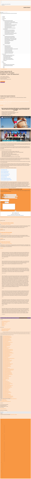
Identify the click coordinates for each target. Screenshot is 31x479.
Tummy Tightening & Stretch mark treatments (11, 438)
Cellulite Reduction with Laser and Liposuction (11, 24)
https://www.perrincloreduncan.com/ (7, 383)
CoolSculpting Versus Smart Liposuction (10, 25)
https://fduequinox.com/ (6, 381)
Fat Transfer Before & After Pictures (8, 464)
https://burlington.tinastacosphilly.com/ (5, 401)
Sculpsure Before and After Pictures (7, 58)
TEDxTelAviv (4, 379)
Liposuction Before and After (7, 57)
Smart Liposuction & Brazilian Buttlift (8, 20)
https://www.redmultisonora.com (7, 354)
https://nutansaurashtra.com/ (7, 382)
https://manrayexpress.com (6, 362)
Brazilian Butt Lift (2, 82)
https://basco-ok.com (5, 393)
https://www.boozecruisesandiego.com (8, 350)
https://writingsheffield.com (6, 351)
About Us (4, 63)
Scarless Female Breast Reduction (9, 40)
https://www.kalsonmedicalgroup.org (7, 374)
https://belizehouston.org (6, 356)
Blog (3, 67)
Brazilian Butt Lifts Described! (6, 232)
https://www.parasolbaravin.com (7, 340)
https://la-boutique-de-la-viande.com (7, 342)
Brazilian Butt (4, 421)
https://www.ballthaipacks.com (7, 366)
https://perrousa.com (5, 341)
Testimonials (5, 60)
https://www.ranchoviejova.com (7, 339)
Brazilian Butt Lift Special (5, 241)
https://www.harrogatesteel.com (7, 392)
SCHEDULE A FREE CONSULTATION (6, 4)
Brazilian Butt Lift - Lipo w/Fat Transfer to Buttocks (11, 22)
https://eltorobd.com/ (14, 398)
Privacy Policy (12, 414)
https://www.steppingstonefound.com (8, 349)
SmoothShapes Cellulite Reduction (9, 34)
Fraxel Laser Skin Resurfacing (9, 457)
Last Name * (2, 195)
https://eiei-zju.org (5, 367)
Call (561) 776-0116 (27, 7)
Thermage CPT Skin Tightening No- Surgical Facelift (11, 48)
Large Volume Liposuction (8, 23)
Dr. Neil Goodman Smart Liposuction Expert (8, 64)
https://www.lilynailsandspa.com (7, 364)
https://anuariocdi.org (6, 348)
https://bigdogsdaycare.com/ (6, 391)
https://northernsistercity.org (7, 394)
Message (1, 209)
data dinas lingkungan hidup (4, 172)
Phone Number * (2, 196)
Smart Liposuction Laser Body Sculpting (10, 21)
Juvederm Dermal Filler (8, 46)
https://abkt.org (5, 346)
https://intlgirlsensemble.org (6, 355)
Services (3, 19)
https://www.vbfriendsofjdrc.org (7, 371)
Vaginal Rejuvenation (7, 42)
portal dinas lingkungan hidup (5, 175)
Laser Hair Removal (7, 43)
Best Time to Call (2, 202)
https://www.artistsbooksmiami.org (7, 373)
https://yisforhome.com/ (6, 388)
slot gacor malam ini (4, 400)
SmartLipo (3, 419)
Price (2, 470)
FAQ (3, 66)
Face (3, 44)
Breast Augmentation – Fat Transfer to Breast (10, 39)
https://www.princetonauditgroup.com (8, 363)
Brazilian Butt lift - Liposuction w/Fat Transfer (10, 38)
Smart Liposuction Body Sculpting (7, 222)
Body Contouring (5, 433)
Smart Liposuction (2, 81)
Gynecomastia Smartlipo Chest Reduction (11, 432)
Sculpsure (3, 420)
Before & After (4, 462)
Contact (3, 62)
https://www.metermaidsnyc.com (7, 397)
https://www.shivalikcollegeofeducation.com (8, 358)
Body (4, 35)
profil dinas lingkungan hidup (5, 171)
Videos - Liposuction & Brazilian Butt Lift (8, 59)
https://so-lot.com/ (5, 380)
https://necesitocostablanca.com (7, 337)
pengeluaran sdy (4, 399)
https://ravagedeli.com (3, 408)
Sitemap (16, 414)
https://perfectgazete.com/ (6, 384)
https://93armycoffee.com (6, 359)
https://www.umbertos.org (6, 368)
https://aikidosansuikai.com (6, 347)
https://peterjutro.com (6, 377)
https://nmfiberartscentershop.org (7, 372)
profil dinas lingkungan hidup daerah (6, 178)
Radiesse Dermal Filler (8, 45)
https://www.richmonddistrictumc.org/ (8, 385)
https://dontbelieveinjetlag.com (7, 376)
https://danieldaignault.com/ (6, 365)
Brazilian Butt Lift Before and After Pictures (9, 463)
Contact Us (3, 325)
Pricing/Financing (4, 323)
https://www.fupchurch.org (6, 338)
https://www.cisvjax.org (6, 375)
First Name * (2, 194)
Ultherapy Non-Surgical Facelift (9, 461)
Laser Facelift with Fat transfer (9, 47)
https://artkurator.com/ (6, 390)
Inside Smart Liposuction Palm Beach (8, 65)
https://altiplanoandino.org (6, 345)
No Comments (9, 224)
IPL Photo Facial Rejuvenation (9, 458)
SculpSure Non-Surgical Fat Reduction (9, 36)
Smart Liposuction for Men (9, 431)
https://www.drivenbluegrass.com (7, 336)
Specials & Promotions (4, 243)
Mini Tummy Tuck (7, 41)
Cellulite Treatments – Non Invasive (10, 437)
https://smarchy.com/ (5, 389)
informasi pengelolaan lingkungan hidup (6, 179)
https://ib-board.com (5, 357)
